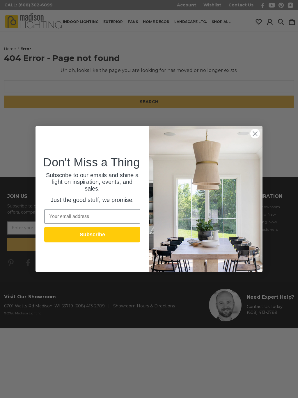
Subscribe (92, 234)
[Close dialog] (255, 133)
